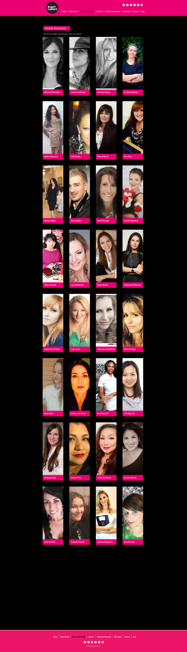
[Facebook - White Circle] (131, 5)
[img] (53, 66)
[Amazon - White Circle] (138, 5)
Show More (92, 547)
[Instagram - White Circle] (124, 5)
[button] (99, 11)
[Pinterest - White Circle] (134, 5)
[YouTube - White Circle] (141, 5)
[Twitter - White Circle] (127, 5)
